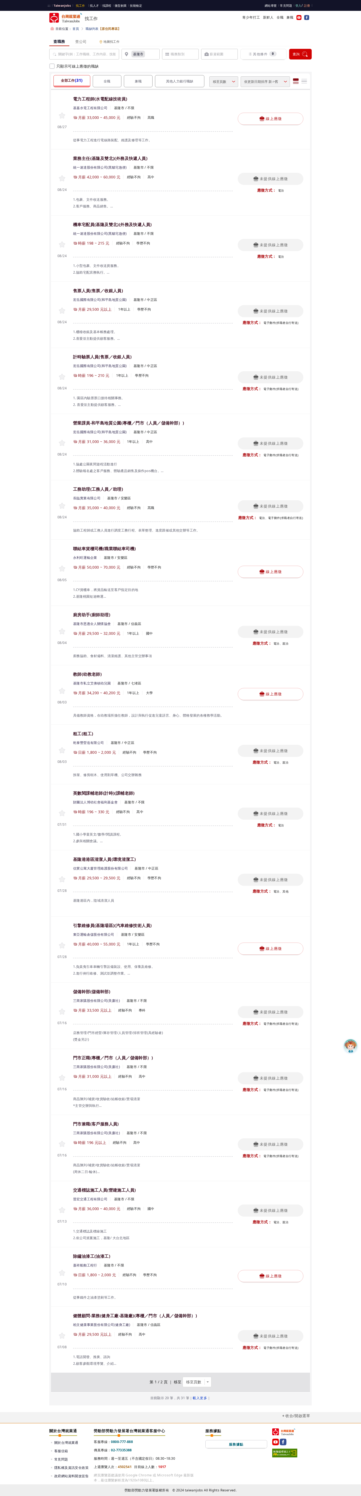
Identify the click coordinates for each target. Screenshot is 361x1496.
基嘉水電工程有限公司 (90, 108)
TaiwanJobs (62, 6)
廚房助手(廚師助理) (91, 614)
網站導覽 (271, 6)
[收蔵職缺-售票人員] (62, 310)
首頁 (75, 29)
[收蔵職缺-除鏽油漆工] (62, 1272)
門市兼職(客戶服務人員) (96, 1124)
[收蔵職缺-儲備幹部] (62, 1011)
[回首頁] (283, 1431)
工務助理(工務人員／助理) (98, 489)
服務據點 (236, 1444)
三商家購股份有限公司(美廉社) (96, 1000)
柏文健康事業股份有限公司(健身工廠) (101, 1324)
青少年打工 (251, 17)
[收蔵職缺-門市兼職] (62, 1143)
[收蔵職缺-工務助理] (62, 505)
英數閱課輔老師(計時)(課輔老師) (104, 793)
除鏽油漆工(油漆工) (91, 1256)
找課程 (106, 6)
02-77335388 (121, 1450)
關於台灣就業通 (66, 1442)
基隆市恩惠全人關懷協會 (92, 623)
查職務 (59, 41)
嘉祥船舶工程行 (85, 1265)
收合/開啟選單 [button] (297, 1415)
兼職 (290, 17)
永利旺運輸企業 (85, 557)
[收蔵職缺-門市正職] (62, 1077)
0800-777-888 (122, 1441)
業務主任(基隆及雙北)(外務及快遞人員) (110, 158)
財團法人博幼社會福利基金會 (95, 802)
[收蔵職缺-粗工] (62, 750)
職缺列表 (103, 29)
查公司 (81, 41)
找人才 (94, 6)
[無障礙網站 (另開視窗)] (284, 1453)
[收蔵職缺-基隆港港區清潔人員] (62, 879)
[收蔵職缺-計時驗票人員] (62, 376)
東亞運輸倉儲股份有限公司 (93, 934)
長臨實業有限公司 (86, 498)
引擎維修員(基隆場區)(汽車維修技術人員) (112, 925)
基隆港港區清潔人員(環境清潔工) (104, 859)
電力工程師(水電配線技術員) (100, 99)
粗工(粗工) (83, 733)
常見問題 (286, 6)
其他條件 (263, 54)
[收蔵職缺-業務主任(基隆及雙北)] (62, 178)
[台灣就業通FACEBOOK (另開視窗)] (306, 17)
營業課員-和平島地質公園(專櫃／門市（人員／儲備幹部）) (128, 423)
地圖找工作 (111, 41)
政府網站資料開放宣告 (71, 1476)
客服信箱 (61, 1451)
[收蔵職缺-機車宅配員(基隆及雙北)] (62, 244)
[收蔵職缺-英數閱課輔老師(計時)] (62, 813)
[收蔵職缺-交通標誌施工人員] (62, 1210)
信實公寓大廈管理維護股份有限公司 (100, 868)
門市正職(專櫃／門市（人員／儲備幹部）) (113, 1057)
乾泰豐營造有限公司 (88, 742)
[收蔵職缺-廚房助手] (62, 631)
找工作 (80, 6)
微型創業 (121, 6)
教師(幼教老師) (87, 674)
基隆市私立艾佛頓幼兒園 (92, 683)
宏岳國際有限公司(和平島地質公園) (100, 299)
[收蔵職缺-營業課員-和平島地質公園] (62, 442)
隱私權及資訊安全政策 (71, 1467)
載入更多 (200, 1398)
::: (49, 6)
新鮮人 (268, 17)
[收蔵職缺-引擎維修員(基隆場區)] (62, 945)
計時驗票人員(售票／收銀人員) (102, 357)
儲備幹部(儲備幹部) (91, 991)
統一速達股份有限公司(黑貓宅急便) (100, 167)
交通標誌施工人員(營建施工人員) (104, 1190)
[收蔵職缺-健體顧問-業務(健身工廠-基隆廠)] (62, 1335)
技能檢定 (136, 6)
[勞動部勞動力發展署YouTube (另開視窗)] (298, 17)
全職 (280, 17)
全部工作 (72, 80)
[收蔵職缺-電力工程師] (62, 115)
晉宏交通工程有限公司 (90, 1199)
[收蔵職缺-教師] (62, 690)
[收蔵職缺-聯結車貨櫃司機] (62, 568)
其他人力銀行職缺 (179, 81)
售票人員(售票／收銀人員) (98, 290)
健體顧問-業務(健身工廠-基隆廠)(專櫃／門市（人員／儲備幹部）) (135, 1315)
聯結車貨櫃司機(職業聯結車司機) (104, 548)
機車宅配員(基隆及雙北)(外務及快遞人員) (112, 224)
